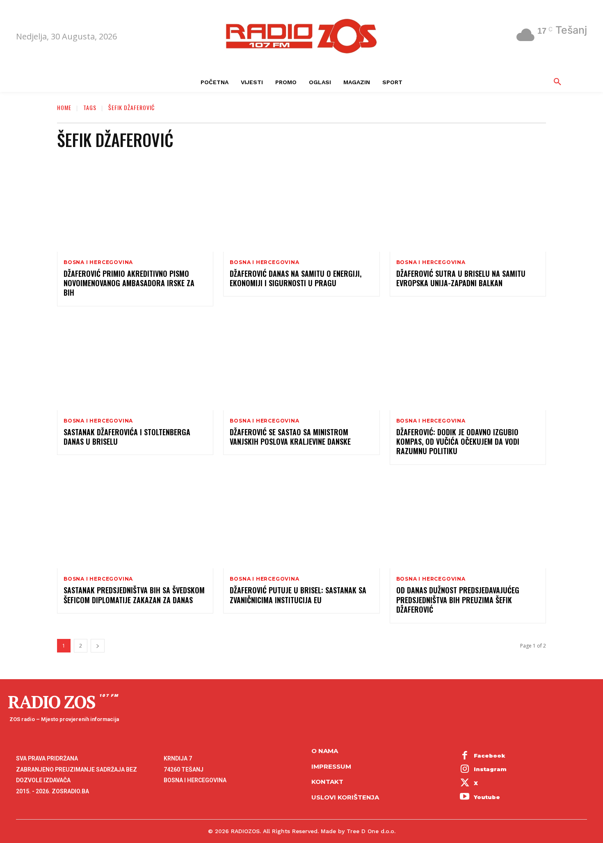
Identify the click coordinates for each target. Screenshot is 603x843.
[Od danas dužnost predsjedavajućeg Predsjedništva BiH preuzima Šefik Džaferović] (468, 522)
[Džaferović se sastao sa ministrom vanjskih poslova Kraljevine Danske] (301, 363)
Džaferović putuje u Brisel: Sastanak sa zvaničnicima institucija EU (298, 595)
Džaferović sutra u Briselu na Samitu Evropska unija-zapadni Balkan (460, 278)
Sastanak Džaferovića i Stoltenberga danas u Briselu (127, 437)
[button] (557, 82)
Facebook (489, 755)
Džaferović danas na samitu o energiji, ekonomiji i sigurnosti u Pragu (295, 278)
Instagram (490, 769)
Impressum (331, 766)
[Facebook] (465, 756)
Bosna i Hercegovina (98, 262)
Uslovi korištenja (345, 797)
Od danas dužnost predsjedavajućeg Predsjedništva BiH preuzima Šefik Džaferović (457, 600)
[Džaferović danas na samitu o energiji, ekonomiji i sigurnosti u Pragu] (301, 205)
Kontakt (327, 782)
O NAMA (324, 751)
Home (64, 107)
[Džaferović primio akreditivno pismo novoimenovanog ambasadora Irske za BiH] (135, 205)
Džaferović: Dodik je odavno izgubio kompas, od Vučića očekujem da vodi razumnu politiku (457, 442)
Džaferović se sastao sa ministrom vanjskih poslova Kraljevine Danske (290, 437)
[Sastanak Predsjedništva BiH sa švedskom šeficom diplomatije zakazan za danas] (135, 522)
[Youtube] (465, 797)
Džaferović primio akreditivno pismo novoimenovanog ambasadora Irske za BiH (129, 283)
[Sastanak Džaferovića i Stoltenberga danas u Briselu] (135, 363)
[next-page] (98, 645)
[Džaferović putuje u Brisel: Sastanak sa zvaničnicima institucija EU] (301, 522)
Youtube (487, 797)
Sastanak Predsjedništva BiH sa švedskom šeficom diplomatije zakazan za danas (134, 595)
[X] (465, 783)
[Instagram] (465, 770)
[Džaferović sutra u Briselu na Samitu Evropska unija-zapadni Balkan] (468, 205)
